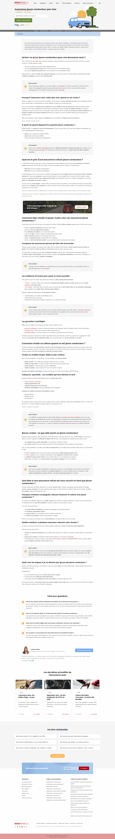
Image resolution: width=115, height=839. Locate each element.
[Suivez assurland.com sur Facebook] (15, 827)
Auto (35, 3)
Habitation (43, 3)
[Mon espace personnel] (99, 3)
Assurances (25, 791)
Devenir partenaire (26, 786)
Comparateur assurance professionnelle (56, 800)
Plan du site (80, 823)
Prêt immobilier (66, 3)
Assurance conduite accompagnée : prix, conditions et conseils (34, 748)
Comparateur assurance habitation (54, 784)
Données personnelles (51, 823)
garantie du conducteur (31, 328)
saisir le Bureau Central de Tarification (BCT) (65, 539)
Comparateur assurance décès (53, 798)
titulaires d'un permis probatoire (71, 417)
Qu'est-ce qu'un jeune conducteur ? (79, 807)
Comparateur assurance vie (53, 795)
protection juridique (30, 332)
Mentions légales (41, 823)
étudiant (41, 190)
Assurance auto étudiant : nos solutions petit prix (75, 742)
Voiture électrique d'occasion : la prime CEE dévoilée (84, 697)
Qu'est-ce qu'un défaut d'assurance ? (80, 801)
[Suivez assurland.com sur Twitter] (17, 827)
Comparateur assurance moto (53, 788)
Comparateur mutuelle (51, 786)
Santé (50, 3)
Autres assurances (88, 3)
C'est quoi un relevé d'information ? (79, 809)
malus (27, 455)
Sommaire (20, 34)
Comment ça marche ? (27, 784)
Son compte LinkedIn (27, 660)
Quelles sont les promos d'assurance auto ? (81, 816)
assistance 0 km (29, 330)
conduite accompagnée (43, 148)
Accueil (36, 30)
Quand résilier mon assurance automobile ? (81, 798)
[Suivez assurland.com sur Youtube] (22, 827)
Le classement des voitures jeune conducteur (82, 794)
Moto (57, 3)
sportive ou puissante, (35, 381)
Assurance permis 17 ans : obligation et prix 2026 (31, 736)
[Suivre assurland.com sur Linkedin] (19, 827)
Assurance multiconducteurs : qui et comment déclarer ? (33, 742)
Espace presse (25, 793)
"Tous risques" (29, 287)
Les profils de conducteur (56, 30)
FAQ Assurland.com (27, 798)
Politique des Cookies (63, 823)
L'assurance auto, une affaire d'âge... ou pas (26, 696)
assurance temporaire (84, 310)
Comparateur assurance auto (53, 782)
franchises (42, 266)
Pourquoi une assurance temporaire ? (80, 796)
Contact (24, 795)
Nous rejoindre (25, 788)
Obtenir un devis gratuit (23, 20)
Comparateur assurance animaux (54, 793)
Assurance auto (44, 30)
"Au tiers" (27, 283)
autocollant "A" (62, 86)
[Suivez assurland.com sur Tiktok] (26, 827)
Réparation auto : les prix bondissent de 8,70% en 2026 (56, 697)
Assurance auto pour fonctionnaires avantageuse (75, 736)
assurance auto (37, 61)
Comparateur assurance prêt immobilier (56, 791)
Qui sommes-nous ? (27, 782)
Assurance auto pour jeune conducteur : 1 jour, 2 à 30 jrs (77, 748)
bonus (27, 453)
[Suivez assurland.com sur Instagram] (24, 827)
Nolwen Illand (35, 649)
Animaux (76, 3)
